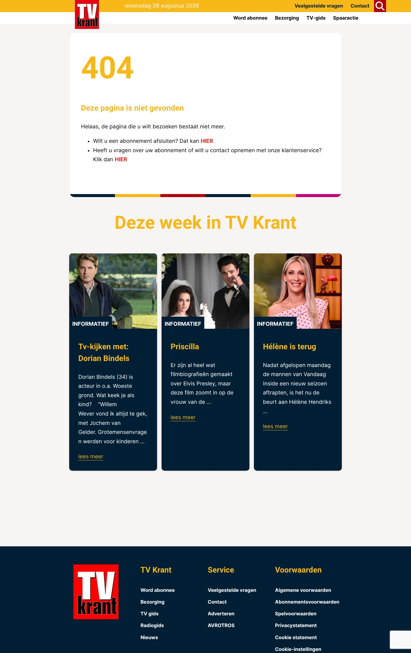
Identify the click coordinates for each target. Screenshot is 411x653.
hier (207, 141)
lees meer (90, 457)
